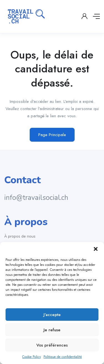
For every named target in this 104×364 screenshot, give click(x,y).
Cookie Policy (31, 356)
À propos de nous (19, 236)
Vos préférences (52, 345)
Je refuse (52, 330)
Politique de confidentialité (63, 356)
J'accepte (52, 315)
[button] (95, 249)
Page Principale (52, 135)
